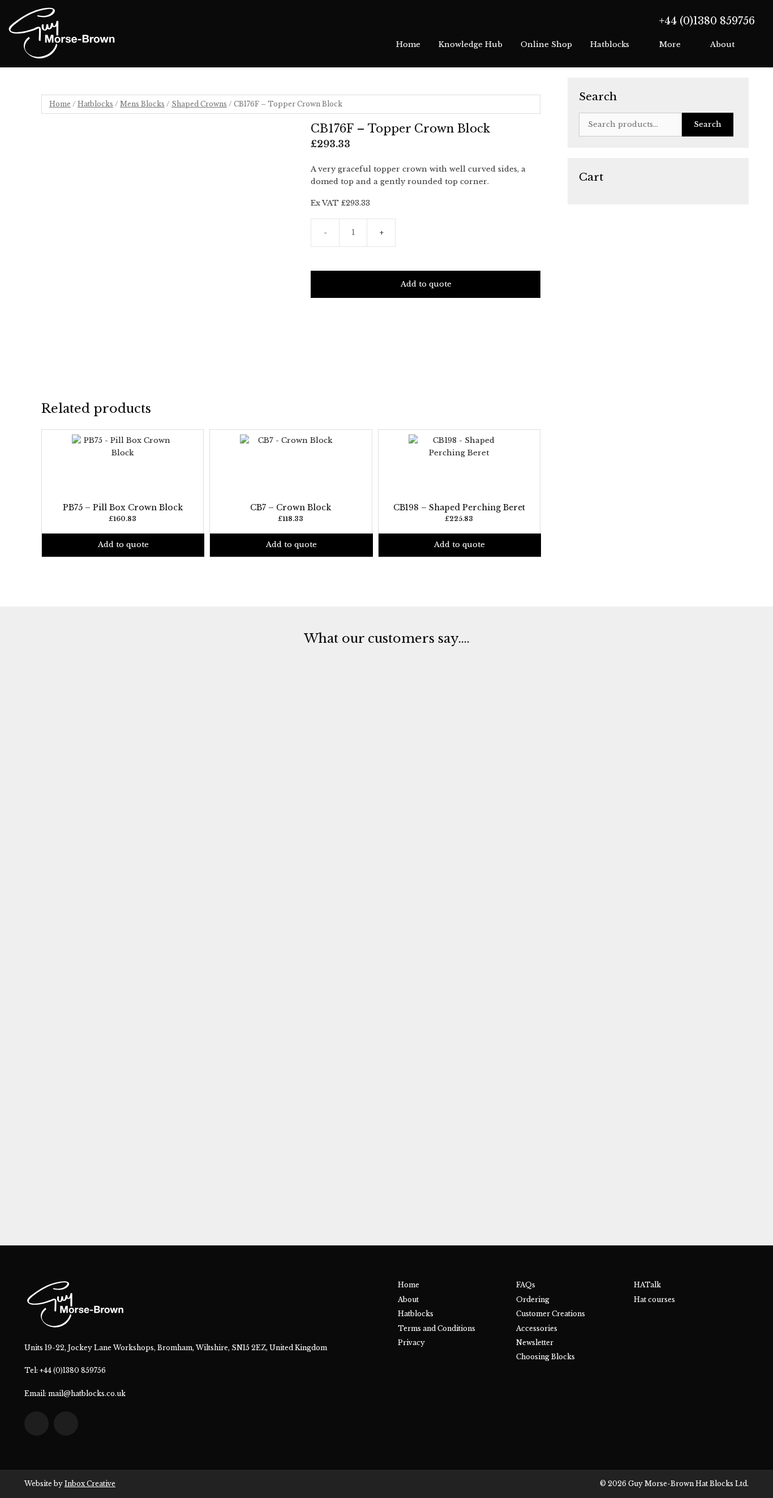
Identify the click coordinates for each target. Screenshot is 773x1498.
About (722, 44)
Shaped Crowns (199, 104)
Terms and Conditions (436, 1328)
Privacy (411, 1342)
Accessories (536, 1328)
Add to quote (426, 284)
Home (408, 44)
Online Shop (546, 44)
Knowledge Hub (471, 44)
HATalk (647, 1285)
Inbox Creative (90, 1483)
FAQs (525, 1285)
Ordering (532, 1299)
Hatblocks (609, 44)
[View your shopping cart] (755, 44)
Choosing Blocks (545, 1356)
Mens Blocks (142, 104)
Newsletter (534, 1342)
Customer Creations (550, 1313)
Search (708, 124)
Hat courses (654, 1299)
